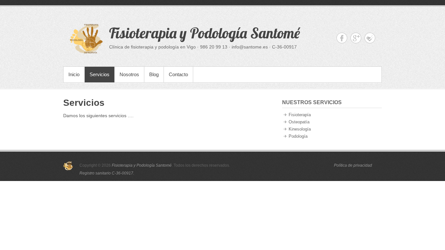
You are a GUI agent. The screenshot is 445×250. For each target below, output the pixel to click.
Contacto (178, 74)
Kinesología (300, 129)
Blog (154, 74)
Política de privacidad (353, 165)
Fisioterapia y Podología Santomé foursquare (370, 38)
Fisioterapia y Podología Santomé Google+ (356, 38)
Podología (298, 136)
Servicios (99, 74)
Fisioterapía (300, 114)
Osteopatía (299, 121)
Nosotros (129, 74)
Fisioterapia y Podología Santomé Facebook (342, 38)
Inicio (73, 74)
